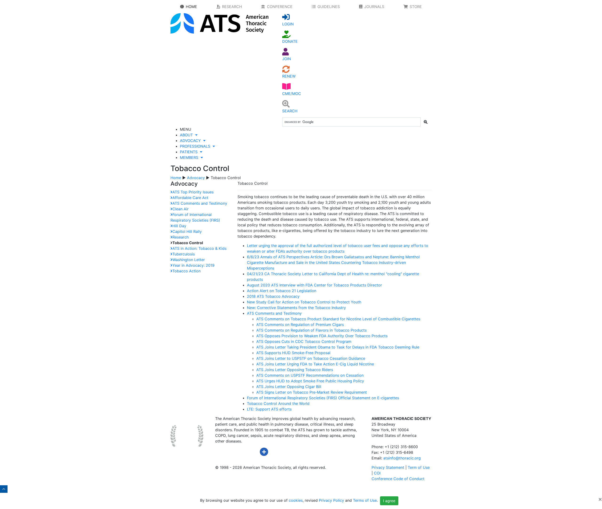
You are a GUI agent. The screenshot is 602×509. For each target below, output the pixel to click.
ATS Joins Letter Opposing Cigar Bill (288, 386)
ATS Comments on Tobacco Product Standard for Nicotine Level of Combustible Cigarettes (338, 319)
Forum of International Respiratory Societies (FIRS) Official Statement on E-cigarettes (323, 397)
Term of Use (419, 467)
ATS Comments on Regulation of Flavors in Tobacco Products (311, 330)
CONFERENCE (280, 6)
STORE (416, 6)
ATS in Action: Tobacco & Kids (199, 248)
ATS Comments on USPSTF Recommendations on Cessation (310, 375)
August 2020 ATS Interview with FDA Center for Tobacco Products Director (314, 285)
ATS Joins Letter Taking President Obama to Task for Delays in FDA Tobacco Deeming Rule (337, 347)
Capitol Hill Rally (187, 231)
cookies (296, 500)
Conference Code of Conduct (398, 478)
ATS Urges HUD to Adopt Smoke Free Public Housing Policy (310, 381)
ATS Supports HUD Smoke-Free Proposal (293, 352)
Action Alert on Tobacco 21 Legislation (281, 290)
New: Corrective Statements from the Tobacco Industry (296, 307)
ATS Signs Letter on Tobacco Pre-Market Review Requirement (311, 392)
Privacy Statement (388, 467)
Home (175, 177)
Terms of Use (365, 500)
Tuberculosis (183, 254)
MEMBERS (190, 157)
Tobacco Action (186, 271)
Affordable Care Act (190, 197)
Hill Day (179, 225)
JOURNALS (374, 6)
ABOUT (187, 135)
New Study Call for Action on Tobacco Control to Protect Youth (304, 302)
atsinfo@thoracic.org (402, 458)
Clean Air (180, 209)
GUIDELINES (328, 6)
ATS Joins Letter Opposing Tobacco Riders (294, 369)
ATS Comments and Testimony (199, 203)
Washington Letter (188, 259)
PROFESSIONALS (196, 146)
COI (377, 473)
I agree (389, 500)
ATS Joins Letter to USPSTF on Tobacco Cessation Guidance (310, 358)
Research (180, 237)
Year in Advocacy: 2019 (193, 265)
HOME (191, 6)
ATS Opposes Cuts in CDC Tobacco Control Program (303, 341)
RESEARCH (232, 6)
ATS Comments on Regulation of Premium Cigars (300, 324)
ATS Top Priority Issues (193, 192)
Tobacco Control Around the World (278, 403)
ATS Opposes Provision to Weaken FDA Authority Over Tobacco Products (322, 335)
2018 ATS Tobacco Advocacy (273, 296)
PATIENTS (190, 151)
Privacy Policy (331, 500)
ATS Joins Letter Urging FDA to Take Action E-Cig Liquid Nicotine (315, 364)
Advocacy (196, 177)
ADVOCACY (191, 140)
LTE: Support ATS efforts (269, 409)
